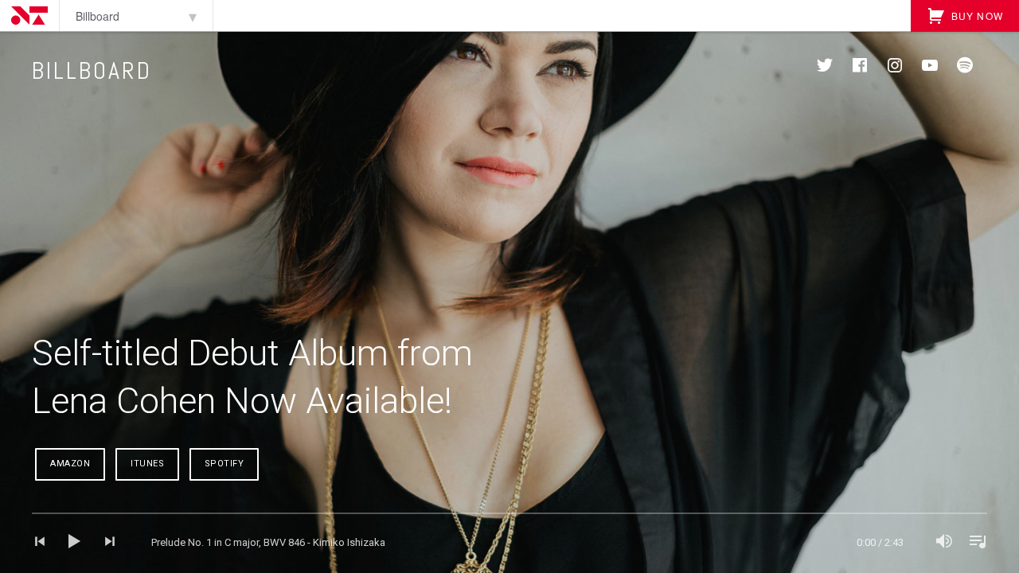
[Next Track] (103, 542)
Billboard (97, 16)
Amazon (70, 463)
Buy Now (975, 15)
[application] (509, 543)
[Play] (75, 542)
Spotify (224, 463)
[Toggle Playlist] (972, 542)
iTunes (147, 463)
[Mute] (944, 542)
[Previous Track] (46, 542)
